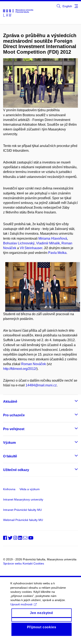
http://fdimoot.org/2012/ (20, 368)
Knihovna (9, 489)
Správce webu (12, 563)
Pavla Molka (57, 252)
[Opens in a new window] (58, 6)
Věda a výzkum (30, 489)
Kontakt (28, 563)
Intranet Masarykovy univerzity (23, 499)
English (67, 6)
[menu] (76, 6)
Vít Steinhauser (31, 248)
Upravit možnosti (21, 604)
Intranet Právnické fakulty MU (22, 509)
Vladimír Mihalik (48, 243)
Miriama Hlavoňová (52, 238)
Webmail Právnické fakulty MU (23, 520)
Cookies (38, 563)
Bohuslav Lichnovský (18, 243)
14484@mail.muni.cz (41, 385)
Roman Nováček (33, 364)
